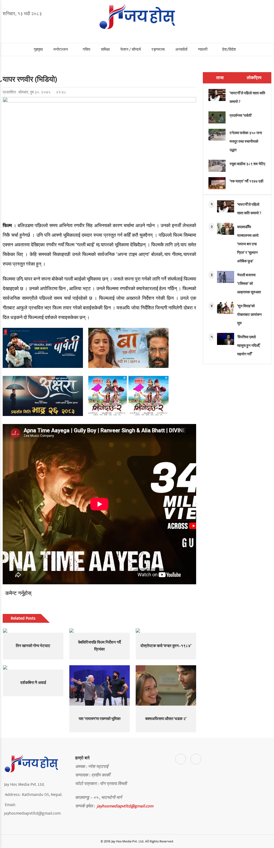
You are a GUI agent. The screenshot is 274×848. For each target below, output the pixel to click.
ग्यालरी (202, 50)
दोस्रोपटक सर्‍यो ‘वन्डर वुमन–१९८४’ (165, 646)
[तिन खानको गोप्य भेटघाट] (33, 630)
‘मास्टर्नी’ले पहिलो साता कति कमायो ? (247, 97)
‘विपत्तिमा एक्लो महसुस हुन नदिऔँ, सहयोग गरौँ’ (248, 345)
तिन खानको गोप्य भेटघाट (33, 646)
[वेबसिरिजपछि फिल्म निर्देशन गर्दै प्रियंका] (99, 630)
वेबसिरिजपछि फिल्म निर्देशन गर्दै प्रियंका (99, 646)
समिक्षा (105, 50)
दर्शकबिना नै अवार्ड (33, 682)
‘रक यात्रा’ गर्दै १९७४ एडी (246, 181)
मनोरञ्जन (61, 50)
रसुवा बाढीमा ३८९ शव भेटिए (247, 164)
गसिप (86, 50)
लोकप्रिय (254, 77)
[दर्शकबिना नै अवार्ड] (33, 667)
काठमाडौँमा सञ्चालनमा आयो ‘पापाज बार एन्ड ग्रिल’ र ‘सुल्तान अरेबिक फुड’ (247, 244)
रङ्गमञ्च (158, 50)
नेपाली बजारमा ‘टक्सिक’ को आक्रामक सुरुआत (249, 283)
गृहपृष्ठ (38, 50)
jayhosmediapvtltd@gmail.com (125, 806)
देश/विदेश (229, 50)
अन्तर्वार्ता (181, 50)
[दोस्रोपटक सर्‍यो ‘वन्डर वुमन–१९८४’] (166, 630)
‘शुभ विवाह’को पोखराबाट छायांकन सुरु (249, 314)
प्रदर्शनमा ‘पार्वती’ (241, 115)
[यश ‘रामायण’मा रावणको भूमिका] (99, 685)
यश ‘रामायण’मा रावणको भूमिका (99, 718)
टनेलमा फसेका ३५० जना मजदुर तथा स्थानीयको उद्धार (246, 141)
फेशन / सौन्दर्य (130, 50)
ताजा (220, 77)
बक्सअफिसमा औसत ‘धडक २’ (166, 718)
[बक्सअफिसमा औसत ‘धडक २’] (166, 685)
